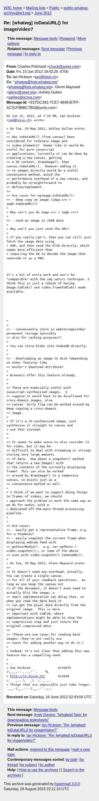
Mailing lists (35, 8)
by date (72, 759)
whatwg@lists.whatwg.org (36, 82)
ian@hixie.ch (45, 77)
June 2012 (43, 13)
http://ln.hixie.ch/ (27, 676)
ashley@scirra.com (24, 97)
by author (47, 765)
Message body (46, 38)
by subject (28, 765)
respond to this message (50, 749)
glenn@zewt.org (22, 92)
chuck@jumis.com (64, 66)
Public (54, 8)
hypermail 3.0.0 (67, 784)
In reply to (33, 54)
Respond (67, 38)
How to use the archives (38, 770)
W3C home (13, 8)
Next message (53, 49)
